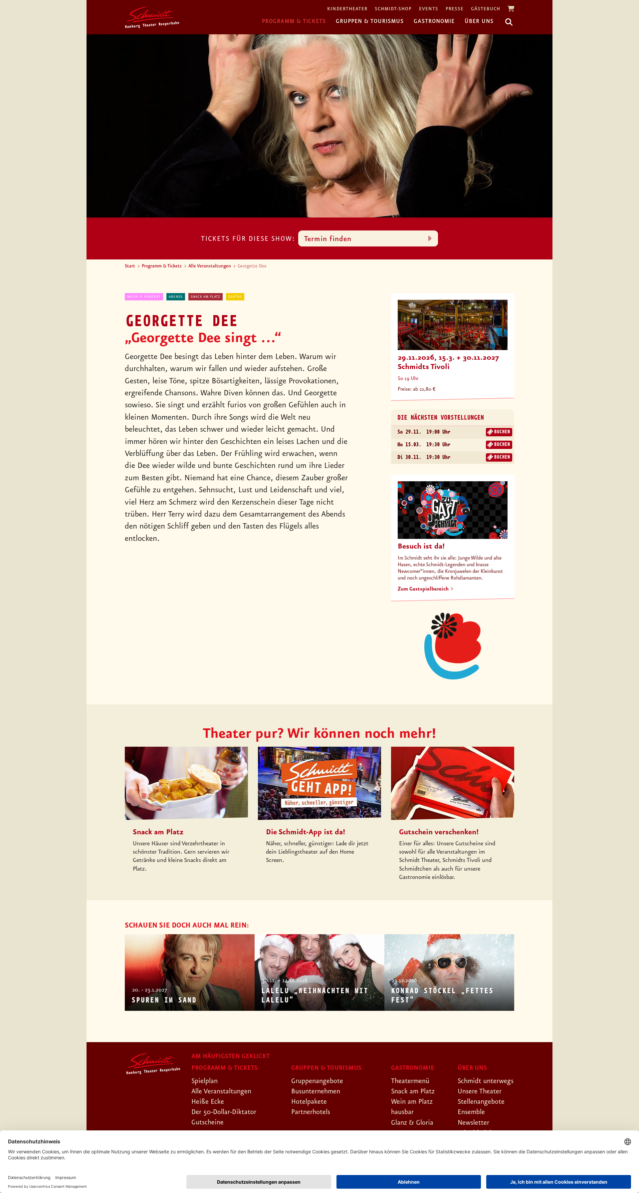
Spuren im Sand (163, 1000)
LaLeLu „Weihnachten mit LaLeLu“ (314, 996)
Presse (455, 9)
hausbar (402, 1112)
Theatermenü (410, 1081)
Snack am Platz (205, 297)
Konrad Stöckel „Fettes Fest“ (442, 996)
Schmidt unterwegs (486, 1081)
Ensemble (471, 1112)
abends (176, 297)
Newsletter (473, 1123)
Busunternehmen (315, 1091)
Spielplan (204, 1081)
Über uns (479, 21)
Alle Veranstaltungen (209, 266)
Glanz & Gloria (412, 1123)
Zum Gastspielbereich (423, 589)
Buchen (502, 432)
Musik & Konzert (144, 297)
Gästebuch (485, 9)
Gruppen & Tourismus (370, 21)
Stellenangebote (481, 1102)
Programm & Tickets (294, 21)
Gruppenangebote (317, 1081)
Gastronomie (434, 21)
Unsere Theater (480, 1091)
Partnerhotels (310, 1112)
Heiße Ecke (207, 1102)
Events (428, 9)
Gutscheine (207, 1122)
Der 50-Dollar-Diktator (223, 1112)
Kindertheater (347, 9)
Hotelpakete (309, 1102)
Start (130, 266)
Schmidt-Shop (393, 9)
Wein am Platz (412, 1102)
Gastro (235, 297)
